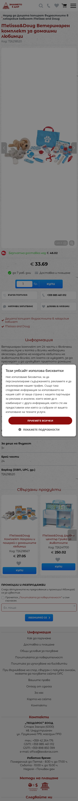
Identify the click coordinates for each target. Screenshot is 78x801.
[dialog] (39, 400)
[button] (39, 429)
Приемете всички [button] (40, 420)
